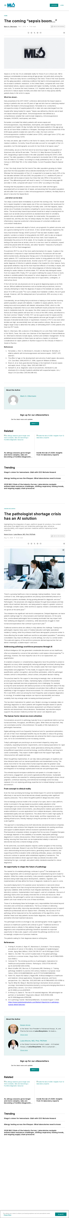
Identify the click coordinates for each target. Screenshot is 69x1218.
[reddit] (37, 33)
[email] (40, 33)
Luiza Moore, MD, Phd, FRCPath (24, 534)
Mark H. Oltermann (10, 26)
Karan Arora (8, 534)
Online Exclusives (9, 508)
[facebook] (28, 33)
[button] (5, 5)
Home (5, 15)
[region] (34, 1214)
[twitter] (34, 33)
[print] (64, 33)
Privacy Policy (7, 1215)
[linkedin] (31, 33)
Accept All (60, 1214)
